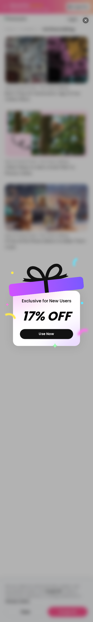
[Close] (86, 20)
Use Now (46, 333)
